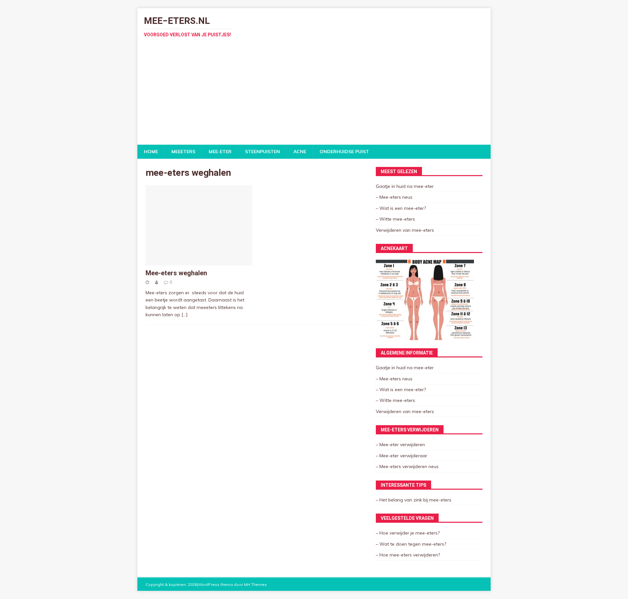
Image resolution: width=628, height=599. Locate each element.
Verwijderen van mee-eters (405, 230)
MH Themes (255, 584)
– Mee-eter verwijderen (400, 444)
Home (151, 151)
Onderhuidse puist (344, 151)
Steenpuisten (262, 151)
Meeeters (183, 151)
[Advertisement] (314, 95)
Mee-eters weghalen (176, 273)
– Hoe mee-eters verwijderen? (408, 555)
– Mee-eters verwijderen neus (407, 466)
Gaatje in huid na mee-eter (405, 186)
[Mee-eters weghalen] (199, 262)
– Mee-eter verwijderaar (401, 456)
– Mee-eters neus (394, 197)
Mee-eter (220, 151)
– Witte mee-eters (395, 219)
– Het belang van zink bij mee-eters (413, 500)
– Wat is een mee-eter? (401, 208)
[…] (185, 315)
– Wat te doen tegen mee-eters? (411, 544)
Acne (299, 151)
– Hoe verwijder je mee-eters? (408, 533)
